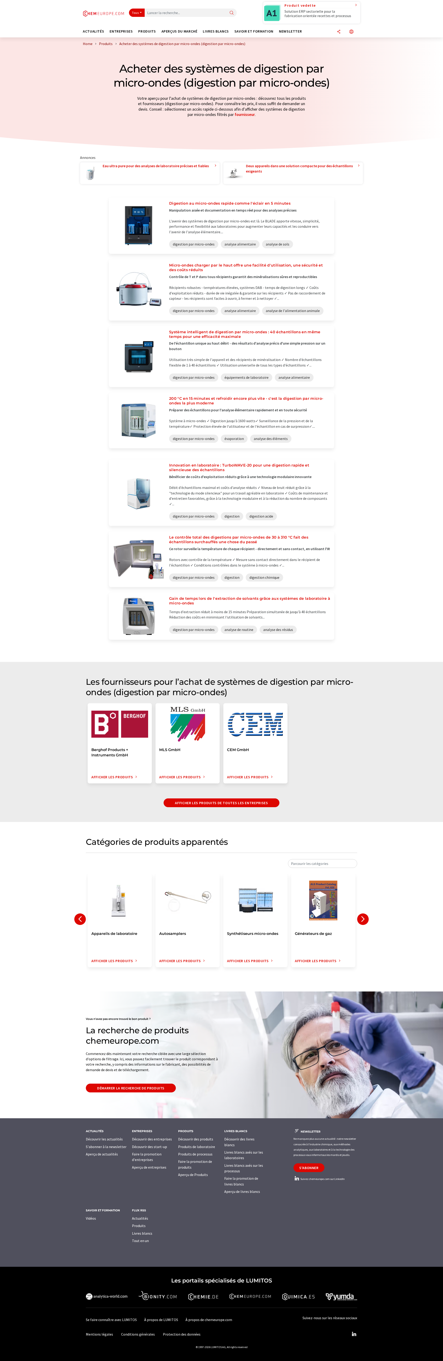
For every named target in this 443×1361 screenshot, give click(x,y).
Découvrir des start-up (149, 1146)
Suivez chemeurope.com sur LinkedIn (322, 1179)
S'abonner (309, 1167)
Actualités (140, 1218)
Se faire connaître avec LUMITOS (111, 1319)
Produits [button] (147, 31)
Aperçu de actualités (102, 1154)
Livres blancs (142, 1233)
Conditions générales (138, 1334)
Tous (135, 13)
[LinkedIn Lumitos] (354, 1334)
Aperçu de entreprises (149, 1167)
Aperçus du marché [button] (180, 31)
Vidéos (91, 1218)
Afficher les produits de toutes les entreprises (221, 802)
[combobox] (322, 863)
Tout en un (140, 1240)
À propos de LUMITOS (161, 1319)
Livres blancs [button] (216, 31)
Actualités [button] (93, 31)
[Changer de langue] (351, 32)
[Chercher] (231, 13)
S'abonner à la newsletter (106, 1146)
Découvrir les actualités (104, 1139)
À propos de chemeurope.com (209, 1319)
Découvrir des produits (195, 1139)
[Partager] (338, 32)
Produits (139, 1225)
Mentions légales (99, 1334)
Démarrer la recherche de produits (131, 1088)
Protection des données (182, 1334)
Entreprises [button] (121, 31)
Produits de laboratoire (196, 1146)
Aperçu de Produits (193, 1174)
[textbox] (322, 863)
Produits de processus (195, 1154)
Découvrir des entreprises (152, 1139)
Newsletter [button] (290, 31)
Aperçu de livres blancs (242, 1191)
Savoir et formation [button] (253, 31)
